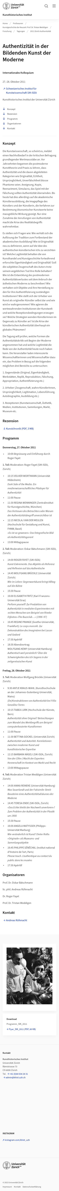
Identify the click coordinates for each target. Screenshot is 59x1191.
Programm (12, 119)
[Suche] (46, 6)
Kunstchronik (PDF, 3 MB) (20, 428)
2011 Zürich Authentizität (40, 31)
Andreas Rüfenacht (16, 920)
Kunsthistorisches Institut (17, 15)
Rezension (12, 114)
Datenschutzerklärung (32, 1186)
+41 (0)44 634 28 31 (19, 1074)
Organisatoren (14, 123)
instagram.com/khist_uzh (17, 1140)
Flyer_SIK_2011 (22, 1029)
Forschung (7, 31)
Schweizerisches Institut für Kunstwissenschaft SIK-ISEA (21, 91)
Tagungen (21, 31)
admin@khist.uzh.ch (16, 1077)
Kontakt (11, 128)
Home (5, 23)
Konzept (11, 109)
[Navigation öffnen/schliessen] (54, 6)
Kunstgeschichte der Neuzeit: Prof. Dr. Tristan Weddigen (25, 27)
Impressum (7, 1186)
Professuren (18, 23)
